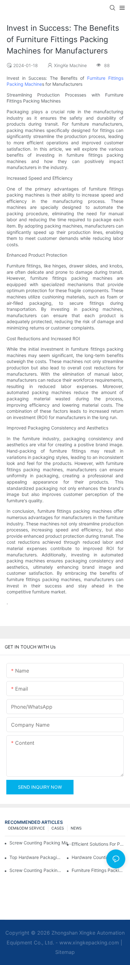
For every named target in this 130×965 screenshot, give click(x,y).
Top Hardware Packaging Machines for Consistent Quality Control (36, 857)
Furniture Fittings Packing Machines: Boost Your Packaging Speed (98, 870)
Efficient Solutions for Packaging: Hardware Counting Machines (98, 844)
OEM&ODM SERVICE (26, 828)
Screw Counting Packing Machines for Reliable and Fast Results (41, 842)
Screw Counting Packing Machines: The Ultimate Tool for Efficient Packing (36, 870)
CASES (57, 828)
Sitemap (65, 952)
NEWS (76, 828)
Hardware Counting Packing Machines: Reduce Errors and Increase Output (98, 857)
